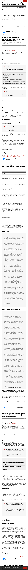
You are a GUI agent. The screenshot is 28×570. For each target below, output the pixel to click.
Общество (5, 29)
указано (6, 112)
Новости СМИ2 (4, 34)
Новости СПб (14, 29)
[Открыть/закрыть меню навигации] (21, 0)
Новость (9, 29)
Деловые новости (13, 555)
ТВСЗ (20, 426)
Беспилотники (14, 156)
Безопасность (18, 156)
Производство (22, 556)
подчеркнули (8, 130)
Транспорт (17, 555)
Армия (10, 156)
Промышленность (13, 556)
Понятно (25, 568)
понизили (22, 148)
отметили (18, 69)
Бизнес (9, 555)
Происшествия (19, 155)
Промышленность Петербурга (6, 556)
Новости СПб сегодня (13, 155)
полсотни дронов (10, 141)
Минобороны (7, 156)
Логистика (4, 156)
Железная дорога (21, 555)
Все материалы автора (13, 9)
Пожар (24, 155)
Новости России (17, 556)
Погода (11, 29)
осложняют (17, 143)
